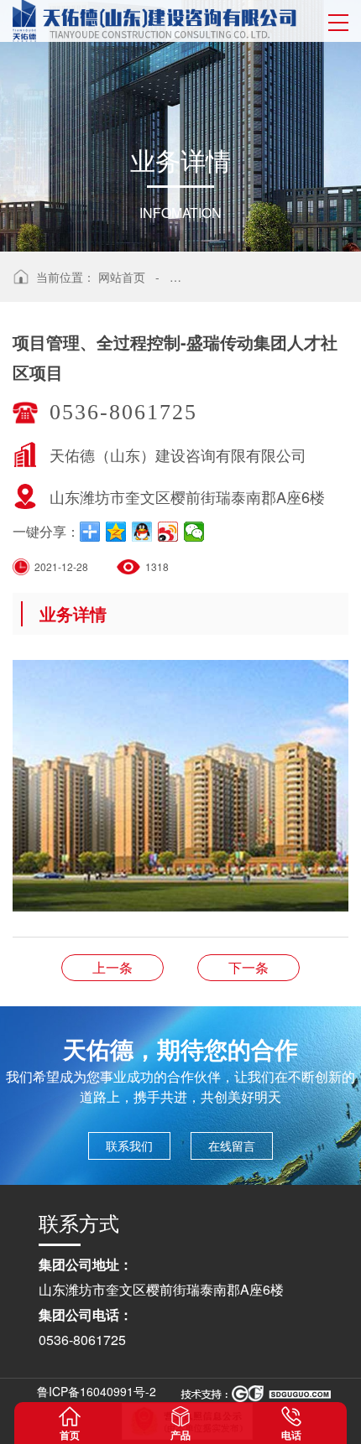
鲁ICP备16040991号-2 (96, 1391)
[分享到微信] (194, 532)
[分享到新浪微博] (168, 532)
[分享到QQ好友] (142, 532)
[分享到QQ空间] (116, 532)
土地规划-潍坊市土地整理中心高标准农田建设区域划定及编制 (248, 967)
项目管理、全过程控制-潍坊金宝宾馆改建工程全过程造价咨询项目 (112, 967)
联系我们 (129, 1145)
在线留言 (231, 1145)
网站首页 (121, 276)
